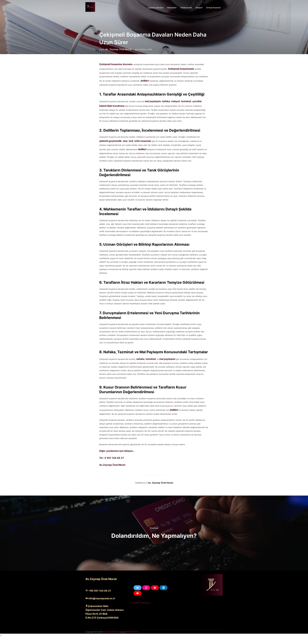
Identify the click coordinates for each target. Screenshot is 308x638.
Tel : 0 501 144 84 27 (111, 457)
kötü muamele (143, 141)
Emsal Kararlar (213, 7)
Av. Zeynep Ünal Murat (118, 49)
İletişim (199, 7)
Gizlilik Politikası (140, 602)
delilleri (145, 80)
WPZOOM (132, 631)
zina (125, 141)
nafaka (166, 101)
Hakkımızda (186, 7)
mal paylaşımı (153, 101)
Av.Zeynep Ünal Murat (112, 464)
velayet (175, 101)
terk (131, 141)
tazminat (186, 101)
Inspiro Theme (111, 631)
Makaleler (172, 7)
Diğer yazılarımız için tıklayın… (117, 450)
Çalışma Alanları (156, 7)
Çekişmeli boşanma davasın (115, 64)
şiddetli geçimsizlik (110, 141)
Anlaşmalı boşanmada (181, 68)
